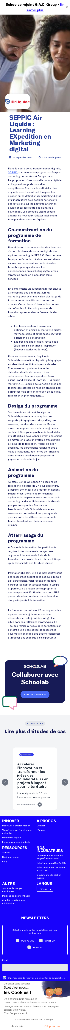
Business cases (10, 857)
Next (65, 782)
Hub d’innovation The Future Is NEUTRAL (51, 869)
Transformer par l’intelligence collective (17, 831)
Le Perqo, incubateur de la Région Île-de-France (50, 857)
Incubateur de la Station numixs (49, 876)
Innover (10, 821)
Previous (5, 782)
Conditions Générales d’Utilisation (13, 901)
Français (43, 888)
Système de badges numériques (12, 889)
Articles (6, 852)
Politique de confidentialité (16, 895)
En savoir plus (26, 804)
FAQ (4, 861)
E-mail (5, 960)
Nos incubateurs (50, 849)
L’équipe (41, 830)
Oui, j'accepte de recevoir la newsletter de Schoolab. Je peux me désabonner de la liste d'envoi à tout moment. (36, 979)
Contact (41, 825)
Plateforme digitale (11, 837)
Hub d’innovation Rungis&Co (51, 863)
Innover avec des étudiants (16, 842)
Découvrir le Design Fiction (16, 825)
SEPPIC (13, 172)
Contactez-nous (35, 694)
